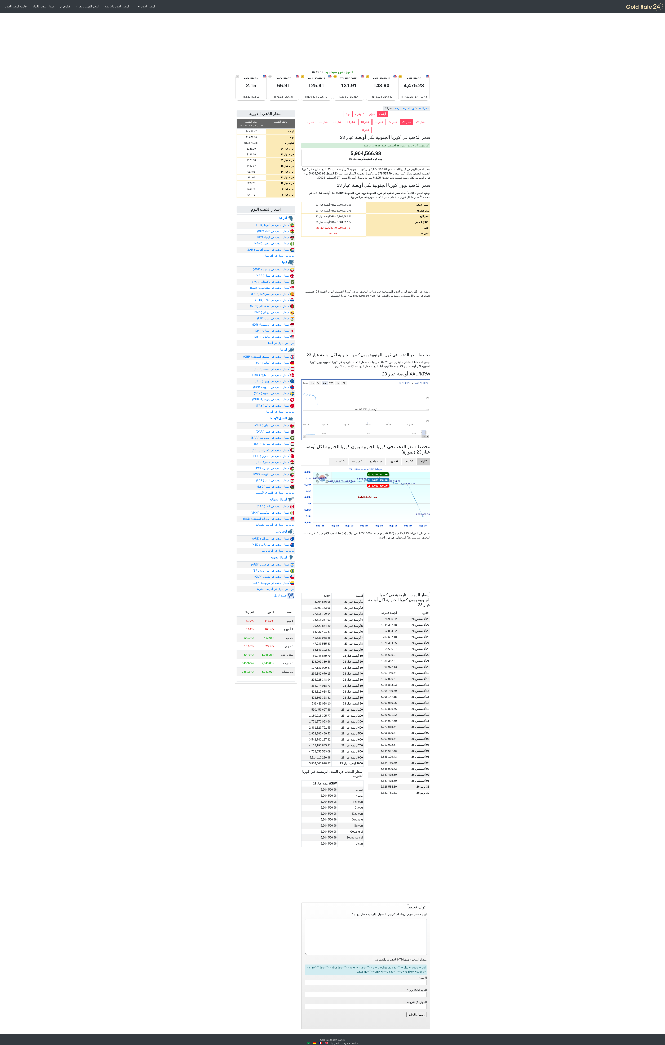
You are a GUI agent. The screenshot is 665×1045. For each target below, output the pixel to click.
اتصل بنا (335, 1043)
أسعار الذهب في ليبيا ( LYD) (273, 486)
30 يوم (409, 461)
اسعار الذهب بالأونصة (117, 6)
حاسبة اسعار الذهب (16, 6)
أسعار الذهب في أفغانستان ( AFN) (270, 306)
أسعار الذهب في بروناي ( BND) (272, 312)
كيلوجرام (65, 6)
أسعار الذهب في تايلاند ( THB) (272, 300)
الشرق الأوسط (278, 418)
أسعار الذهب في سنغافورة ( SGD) (270, 287)
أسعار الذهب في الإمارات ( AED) (271, 450)
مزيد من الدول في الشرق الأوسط (275, 492)
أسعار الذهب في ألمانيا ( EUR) (272, 362)
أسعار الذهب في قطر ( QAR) (273, 431)
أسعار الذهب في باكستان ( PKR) (271, 281)
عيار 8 (365, 129)
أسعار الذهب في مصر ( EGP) (273, 462)
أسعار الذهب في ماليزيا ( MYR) (272, 336)
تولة (348, 114)
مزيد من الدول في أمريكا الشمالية (274, 524)
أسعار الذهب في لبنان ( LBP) (273, 480)
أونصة (382, 114)
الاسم (423, 977)
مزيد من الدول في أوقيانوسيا (277, 550)
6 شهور (393, 461)
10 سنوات (338, 461)
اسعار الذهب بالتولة (43, 6)
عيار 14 (351, 121)
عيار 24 (420, 121)
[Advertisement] (332, 44)
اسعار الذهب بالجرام (87, 6)
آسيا (284, 262)
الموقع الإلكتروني (417, 1002)
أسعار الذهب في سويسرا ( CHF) (271, 399)
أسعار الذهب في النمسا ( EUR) (272, 368)
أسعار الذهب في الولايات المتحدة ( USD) (266, 518)
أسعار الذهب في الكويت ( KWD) (271, 474)
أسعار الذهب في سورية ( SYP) (272, 443)
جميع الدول (280, 595)
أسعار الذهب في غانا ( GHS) (273, 231)
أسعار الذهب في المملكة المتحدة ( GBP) (266, 356)
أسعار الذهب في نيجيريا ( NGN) (272, 243)
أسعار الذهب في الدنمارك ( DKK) (270, 375)
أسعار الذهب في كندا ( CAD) (273, 506)
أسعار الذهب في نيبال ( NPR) (273, 275)
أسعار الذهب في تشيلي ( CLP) (272, 576)
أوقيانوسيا (281, 531)
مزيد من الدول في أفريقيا (279, 255)
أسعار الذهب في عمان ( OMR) (272, 425)
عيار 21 (379, 121)
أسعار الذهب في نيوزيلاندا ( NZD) (271, 544)
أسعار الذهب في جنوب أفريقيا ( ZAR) (268, 249)
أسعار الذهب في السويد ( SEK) (272, 393)
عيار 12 (337, 121)
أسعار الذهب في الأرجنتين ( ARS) (270, 564)
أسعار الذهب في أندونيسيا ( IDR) (271, 324)
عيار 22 (392, 121)
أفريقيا (283, 218)
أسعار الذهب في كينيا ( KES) (273, 237)
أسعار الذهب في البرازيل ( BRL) (271, 570)
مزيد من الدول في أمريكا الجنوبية (275, 588)
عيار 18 (365, 121)
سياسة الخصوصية (350, 1043)
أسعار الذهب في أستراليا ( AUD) (271, 538)
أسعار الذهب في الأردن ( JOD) (272, 468)
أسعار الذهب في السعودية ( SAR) (270, 437)
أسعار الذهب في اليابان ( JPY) (272, 330)
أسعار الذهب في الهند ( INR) (273, 318)
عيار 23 (406, 121)
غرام (372, 114)
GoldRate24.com (328, 1040)
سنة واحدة (376, 461)
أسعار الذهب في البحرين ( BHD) (271, 456)
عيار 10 (323, 121)
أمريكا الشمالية (278, 499)
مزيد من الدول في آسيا (281, 343)
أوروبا (283, 349)
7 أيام (424, 461)
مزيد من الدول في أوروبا (280, 411)
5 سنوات (357, 461)
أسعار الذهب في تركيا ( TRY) (273, 405)
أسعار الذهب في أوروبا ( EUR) (272, 381)
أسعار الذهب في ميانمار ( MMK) (271, 269)
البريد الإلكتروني (417, 989)
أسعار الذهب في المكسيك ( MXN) (270, 512)
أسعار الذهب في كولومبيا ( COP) (271, 582)
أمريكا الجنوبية (279, 557)
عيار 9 (310, 121)
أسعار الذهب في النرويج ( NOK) (271, 387)
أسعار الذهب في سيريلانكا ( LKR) (270, 294)
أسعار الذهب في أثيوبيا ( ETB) (272, 225)
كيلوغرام (360, 114)
